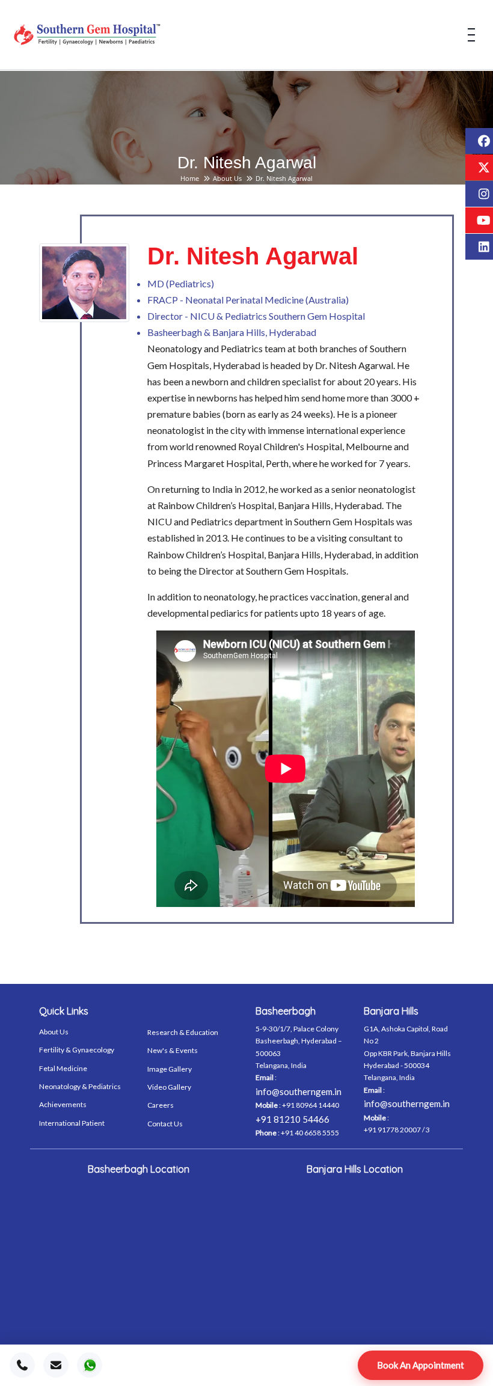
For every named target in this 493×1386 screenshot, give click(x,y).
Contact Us (165, 1123)
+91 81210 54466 (292, 1119)
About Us (227, 178)
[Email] (56, 1365)
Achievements (63, 1104)
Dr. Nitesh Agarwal (284, 178)
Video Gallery (169, 1086)
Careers (160, 1105)
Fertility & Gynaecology (76, 1049)
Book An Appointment (420, 1365)
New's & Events (172, 1050)
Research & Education (182, 1032)
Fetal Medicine (63, 1068)
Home (189, 178)
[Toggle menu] (471, 35)
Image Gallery (169, 1068)
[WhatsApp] (89, 1365)
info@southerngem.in (298, 1091)
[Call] (22, 1365)
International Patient (72, 1123)
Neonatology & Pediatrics (80, 1086)
